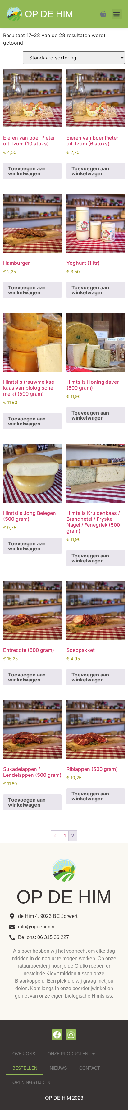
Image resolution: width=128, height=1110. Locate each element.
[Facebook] (57, 1034)
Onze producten (68, 1053)
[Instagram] (71, 1034)
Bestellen (24, 1067)
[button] (117, 14)
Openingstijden (31, 1082)
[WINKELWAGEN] (103, 13)
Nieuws (58, 1067)
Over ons (23, 1053)
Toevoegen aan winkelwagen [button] (27, 171)
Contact (89, 1067)
